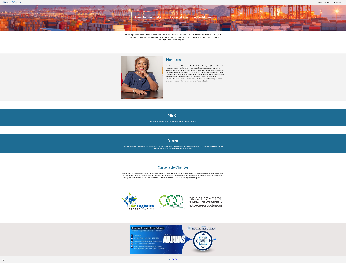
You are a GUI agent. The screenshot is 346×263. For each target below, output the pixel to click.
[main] (173, 18)
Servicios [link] (327, 2)
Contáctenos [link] (337, 2)
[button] (344, 2)
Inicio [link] (320, 2)
